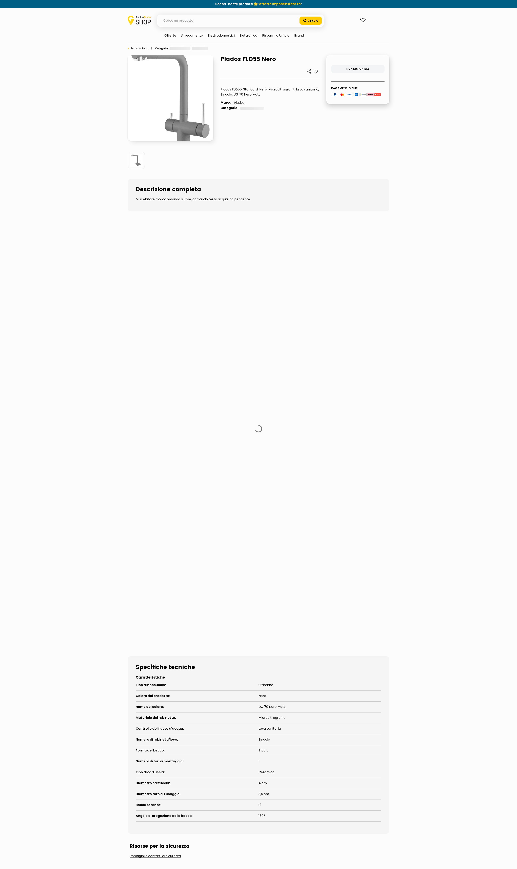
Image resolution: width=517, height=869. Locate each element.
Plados (239, 102)
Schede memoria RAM (249, 48)
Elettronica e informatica (185, 48)
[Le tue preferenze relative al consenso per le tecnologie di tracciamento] (510, 862)
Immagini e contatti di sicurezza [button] (155, 433)
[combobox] (240, 21)
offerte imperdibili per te (280, 4)
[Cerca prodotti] (310, 21)
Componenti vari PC (218, 48)
